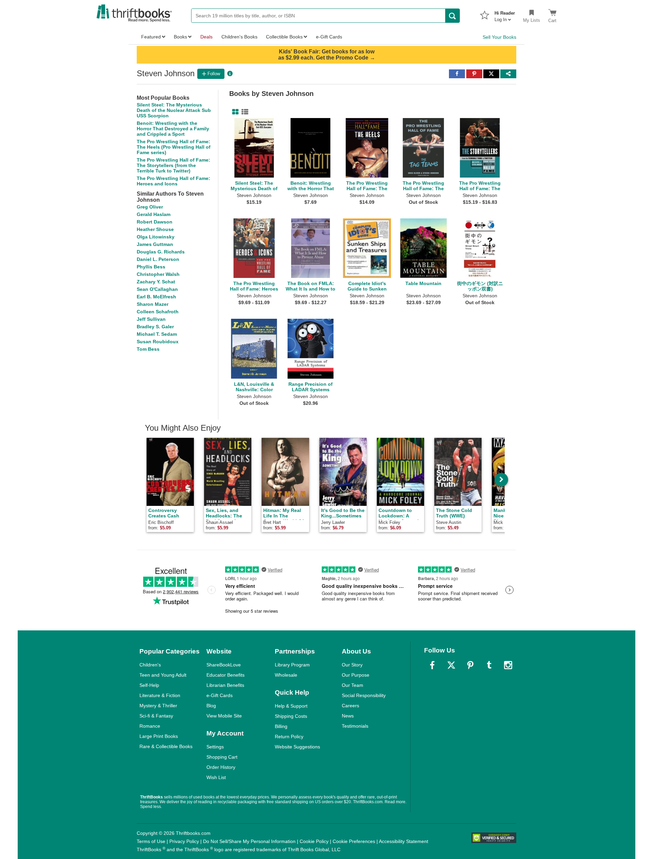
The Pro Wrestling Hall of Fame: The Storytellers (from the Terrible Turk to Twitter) (173, 165)
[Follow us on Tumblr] (489, 665)
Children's (150, 664)
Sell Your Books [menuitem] (499, 37)
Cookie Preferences (354, 841)
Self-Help (149, 685)
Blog (211, 705)
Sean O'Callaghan (157, 289)
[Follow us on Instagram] (508, 665)
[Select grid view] (234, 112)
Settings (215, 746)
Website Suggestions (297, 746)
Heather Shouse (155, 229)
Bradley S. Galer (155, 326)
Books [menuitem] (180, 36)
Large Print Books (158, 736)
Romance (149, 726)
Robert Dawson (154, 222)
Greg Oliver (150, 207)
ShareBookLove (223, 664)
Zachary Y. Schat (156, 281)
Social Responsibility (364, 695)
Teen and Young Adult (162, 675)
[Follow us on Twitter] (451, 665)
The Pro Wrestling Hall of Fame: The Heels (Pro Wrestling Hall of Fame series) (174, 147)
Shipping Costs (291, 716)
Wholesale (286, 675)
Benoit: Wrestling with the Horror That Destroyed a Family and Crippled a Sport (173, 128)
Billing (281, 726)
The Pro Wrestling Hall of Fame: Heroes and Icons (173, 181)
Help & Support (291, 706)
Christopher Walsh (158, 274)
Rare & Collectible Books (165, 746)
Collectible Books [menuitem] (284, 36)
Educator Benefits (225, 675)
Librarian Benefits (225, 685)
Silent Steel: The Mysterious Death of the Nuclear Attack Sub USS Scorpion (174, 110)
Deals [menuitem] (206, 36)
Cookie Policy (314, 841)
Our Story (352, 664)
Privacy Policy (184, 841)
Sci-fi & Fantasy (156, 715)
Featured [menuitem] (151, 36)
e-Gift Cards (219, 695)
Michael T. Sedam (157, 334)
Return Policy (289, 736)
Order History (220, 767)
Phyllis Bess (151, 266)
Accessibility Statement (403, 841)
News (348, 715)
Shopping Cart (221, 757)
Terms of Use (151, 841)
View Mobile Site (224, 715)
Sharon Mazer (152, 304)
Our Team (352, 685)
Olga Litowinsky (155, 236)
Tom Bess (148, 349)
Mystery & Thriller (158, 705)
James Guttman (155, 244)
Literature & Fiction (159, 695)
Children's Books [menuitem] (239, 36)
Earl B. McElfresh (156, 296)
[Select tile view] (243, 112)
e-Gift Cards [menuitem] (329, 36)
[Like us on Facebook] (432, 665)
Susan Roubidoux (158, 341)
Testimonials (355, 726)
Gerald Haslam (153, 214)
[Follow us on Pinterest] (470, 665)
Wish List (216, 777)
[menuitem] (505, 14)
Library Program (292, 664)
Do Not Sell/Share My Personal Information (249, 841)
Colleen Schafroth (158, 311)
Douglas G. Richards (161, 251)
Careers (350, 705)
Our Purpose (355, 675)
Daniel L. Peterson (158, 259)
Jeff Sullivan (151, 319)
